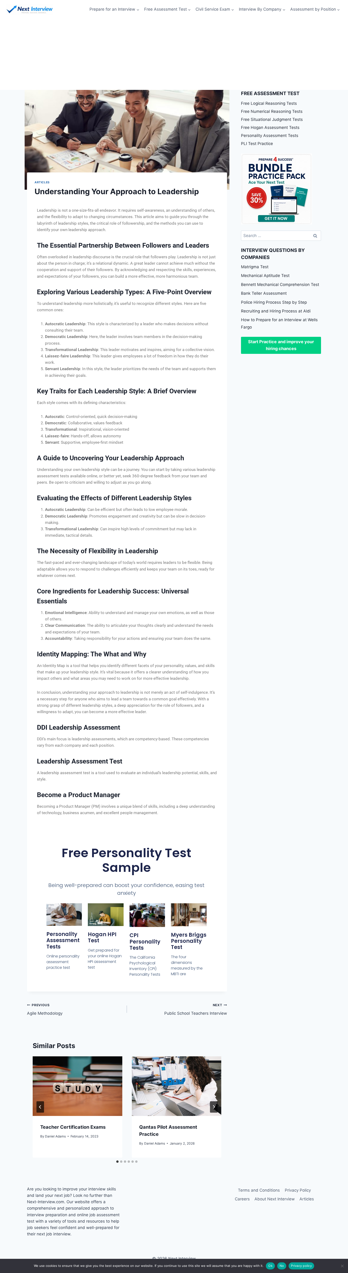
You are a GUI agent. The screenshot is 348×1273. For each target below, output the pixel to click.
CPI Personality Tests (144, 942)
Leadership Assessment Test (79, 761)
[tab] (117, 1161)
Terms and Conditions (259, 1190)
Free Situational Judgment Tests (272, 119)
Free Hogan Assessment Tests (270, 127)
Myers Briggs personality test (188, 941)
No (282, 1266)
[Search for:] (281, 235)
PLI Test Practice (257, 143)
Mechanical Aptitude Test (265, 275)
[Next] (214, 1107)
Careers (242, 1199)
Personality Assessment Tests (63, 940)
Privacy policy (301, 1266)
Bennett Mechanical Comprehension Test (280, 284)
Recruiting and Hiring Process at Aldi (276, 311)
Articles (42, 182)
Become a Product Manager (78, 795)
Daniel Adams (55, 1136)
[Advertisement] (174, 54)
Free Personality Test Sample (126, 860)
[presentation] (77, 1086)
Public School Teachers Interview (195, 1009)
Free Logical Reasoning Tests (269, 103)
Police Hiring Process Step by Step (274, 302)
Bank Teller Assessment (264, 293)
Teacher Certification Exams (73, 1127)
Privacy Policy (298, 1190)
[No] (342, 1266)
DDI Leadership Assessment (78, 727)
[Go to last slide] (40, 1107)
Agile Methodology (44, 1009)
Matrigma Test (254, 266)
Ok (270, 1266)
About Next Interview (274, 1199)
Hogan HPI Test (102, 937)
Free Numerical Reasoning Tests (272, 111)
